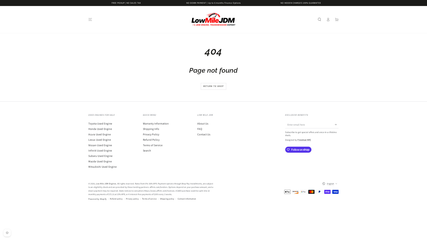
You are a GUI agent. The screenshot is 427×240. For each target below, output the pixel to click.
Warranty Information (156, 123)
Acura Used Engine (99, 134)
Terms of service (149, 199)
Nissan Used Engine (100, 145)
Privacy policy (132, 199)
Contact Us (203, 134)
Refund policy (116, 199)
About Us (202, 123)
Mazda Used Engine (100, 161)
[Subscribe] (337, 124)
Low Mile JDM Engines (106, 183)
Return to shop (213, 86)
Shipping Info (151, 129)
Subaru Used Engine (100, 156)
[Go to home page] (213, 19)
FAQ (199, 129)
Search (147, 150)
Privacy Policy (151, 134)
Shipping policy (167, 199)
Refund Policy (151, 140)
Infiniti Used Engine (100, 150)
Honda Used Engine (100, 129)
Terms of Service (153, 145)
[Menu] (90, 19)
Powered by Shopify (97, 199)
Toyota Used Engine (100, 123)
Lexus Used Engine (99, 140)
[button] (319, 19)
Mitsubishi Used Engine (102, 166)
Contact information (187, 199)
